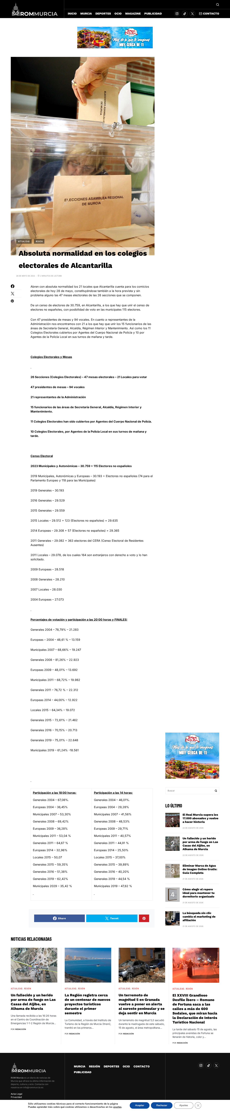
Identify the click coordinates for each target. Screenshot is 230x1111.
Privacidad (16, 1097)
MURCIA (79, 1066)
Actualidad (24, 241)
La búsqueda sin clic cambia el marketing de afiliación (199, 916)
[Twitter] (192, 13)
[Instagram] (177, 13)
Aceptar (139, 1105)
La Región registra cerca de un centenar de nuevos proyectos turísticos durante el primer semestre (87, 1004)
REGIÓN (39, 241)
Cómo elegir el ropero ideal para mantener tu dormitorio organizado (199, 892)
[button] (217, 4)
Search (216, 790)
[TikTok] (185, 13)
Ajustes (183, 1105)
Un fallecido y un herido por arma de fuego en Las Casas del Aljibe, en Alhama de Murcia (200, 843)
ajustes (117, 1107)
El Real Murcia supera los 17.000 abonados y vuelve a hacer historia (200, 818)
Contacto (211, 13)
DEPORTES (111, 1066)
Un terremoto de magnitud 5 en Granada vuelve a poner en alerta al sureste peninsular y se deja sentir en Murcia (142, 1004)
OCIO (126, 1066)
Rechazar (161, 1105)
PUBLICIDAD (82, 1072)
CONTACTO (142, 1066)
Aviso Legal (16, 1094)
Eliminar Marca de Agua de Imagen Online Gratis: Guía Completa (200, 869)
